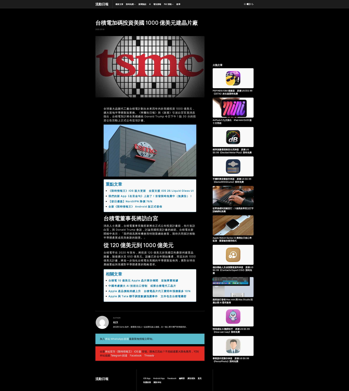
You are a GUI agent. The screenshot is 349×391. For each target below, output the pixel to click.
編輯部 (182, 378)
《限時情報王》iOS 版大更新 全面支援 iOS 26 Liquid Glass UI (151, 191)
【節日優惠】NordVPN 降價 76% (131, 201)
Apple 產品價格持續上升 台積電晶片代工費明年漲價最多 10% (150, 291)
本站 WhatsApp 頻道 (117, 339)
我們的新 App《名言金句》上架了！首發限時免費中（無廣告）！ (150, 196)
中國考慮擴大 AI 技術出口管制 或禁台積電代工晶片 (142, 286)
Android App (159, 378)
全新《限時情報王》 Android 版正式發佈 (135, 206)
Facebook (136, 355)
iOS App (147, 378)
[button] (249, 4)
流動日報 (102, 4)
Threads (149, 355)
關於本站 (157, 382)
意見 (200, 378)
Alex (115, 322)
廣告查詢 (191, 378)
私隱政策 (147, 382)
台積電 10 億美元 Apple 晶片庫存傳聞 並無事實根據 (143, 280)
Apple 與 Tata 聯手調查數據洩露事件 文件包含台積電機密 (147, 296)
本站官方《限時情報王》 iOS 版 (123, 351)
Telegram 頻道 (119, 355)
